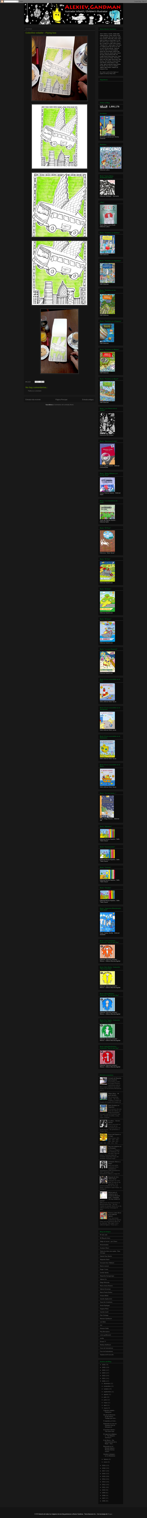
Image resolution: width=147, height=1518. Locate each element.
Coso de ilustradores (106, 1348)
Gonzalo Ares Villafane (107, 1263)
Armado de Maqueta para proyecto (114, 1079)
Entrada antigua (88, 399)
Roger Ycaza (104, 1269)
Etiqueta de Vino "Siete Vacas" (113, 1178)
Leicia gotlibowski (105, 1335)
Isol (101, 1325)
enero (106, 1462)
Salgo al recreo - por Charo (108, 1241)
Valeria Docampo (105, 1289)
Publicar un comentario (34, 391)
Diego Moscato (104, 1282)
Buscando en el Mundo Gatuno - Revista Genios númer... (109, 1449)
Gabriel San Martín (106, 1256)
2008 (104, 1495)
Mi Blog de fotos (105, 1238)
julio (105, 1397)
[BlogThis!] (38, 382)
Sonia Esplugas (105, 1305)
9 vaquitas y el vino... (110, 1421)
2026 (104, 1364)
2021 (104, 1378)
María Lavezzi (104, 1266)
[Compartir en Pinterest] (43, 382)
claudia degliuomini (106, 1299)
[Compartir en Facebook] (41, 382)
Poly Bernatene (105, 1331)
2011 (104, 1487)
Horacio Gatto (104, 1328)
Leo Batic (103, 1322)
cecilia (102, 1338)
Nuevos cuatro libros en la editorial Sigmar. (114, 1214)
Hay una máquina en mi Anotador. (114, 1147)
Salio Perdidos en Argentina (113, 1106)
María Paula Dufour (106, 1292)
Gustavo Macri (104, 1248)
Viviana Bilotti (104, 1295)
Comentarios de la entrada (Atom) (64, 404)
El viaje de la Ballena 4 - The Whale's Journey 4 (109, 1435)
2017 (104, 1471)
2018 (104, 1468)
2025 (104, 1367)
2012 (104, 1484)
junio (105, 1400)
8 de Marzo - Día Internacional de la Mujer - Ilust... (110, 1441)
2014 (104, 1479)
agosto (106, 1394)
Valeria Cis (103, 1279)
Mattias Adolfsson (105, 1345)
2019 (104, 1465)
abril (105, 1405)
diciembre (107, 1383)
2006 (104, 1501)
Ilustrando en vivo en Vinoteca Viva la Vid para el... (110, 1425)
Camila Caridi (104, 1312)
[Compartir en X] (39, 382)
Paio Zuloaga (104, 1315)
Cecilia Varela (104, 1272)
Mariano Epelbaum (106, 1318)
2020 (104, 1381)
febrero (106, 1459)
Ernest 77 (103, 1341)
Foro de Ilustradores (106, 1351)
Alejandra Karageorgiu (107, 1276)
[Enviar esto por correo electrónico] (36, 382)
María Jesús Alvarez (106, 1286)
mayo (106, 1402)
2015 (104, 1476)
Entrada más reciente (33, 399)
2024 (104, 1370)
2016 (104, 1473)
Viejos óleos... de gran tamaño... (113, 1094)
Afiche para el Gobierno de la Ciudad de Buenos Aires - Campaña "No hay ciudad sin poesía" (110, 1197)
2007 (104, 1498)
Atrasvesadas (104, 1244)
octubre (106, 1389)
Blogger (110, 1514)
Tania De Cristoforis (106, 1302)
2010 (104, 1490)
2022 (104, 1375)
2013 (104, 1482)
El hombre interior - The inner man (109, 1430)
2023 (104, 1373)
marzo (106, 1408)
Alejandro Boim (105, 1259)
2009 (104, 1492)
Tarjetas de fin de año (107, 1354)
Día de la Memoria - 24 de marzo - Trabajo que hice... (110, 1416)
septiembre (107, 1391)
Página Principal (61, 399)
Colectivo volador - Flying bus (109, 1411)
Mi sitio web (103, 1235)
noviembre (107, 1386)
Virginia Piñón (104, 1309)
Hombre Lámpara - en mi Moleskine (109, 1455)
